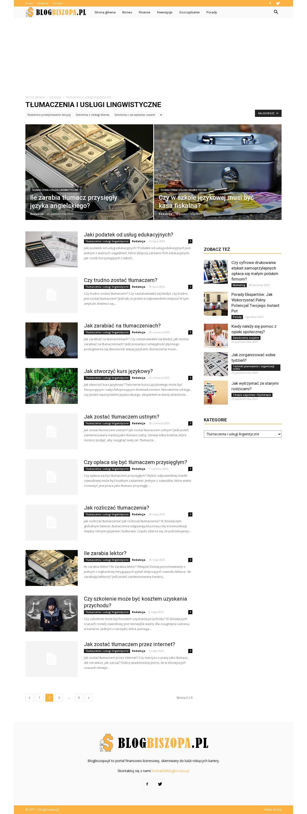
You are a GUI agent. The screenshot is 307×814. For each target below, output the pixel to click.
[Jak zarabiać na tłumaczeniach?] (51, 340)
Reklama (42, 3)
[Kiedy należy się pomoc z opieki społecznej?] (216, 336)
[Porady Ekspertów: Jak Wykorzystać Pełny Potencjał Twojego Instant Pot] (216, 304)
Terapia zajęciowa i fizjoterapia (252, 394)
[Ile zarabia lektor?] (51, 568)
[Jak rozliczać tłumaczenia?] (51, 522)
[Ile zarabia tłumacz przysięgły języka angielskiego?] (89, 175)
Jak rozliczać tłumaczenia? (116, 508)
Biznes (127, 12)
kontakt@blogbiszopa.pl (170, 770)
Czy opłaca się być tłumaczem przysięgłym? (135, 462)
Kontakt (58, 3)
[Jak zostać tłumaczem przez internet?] (51, 659)
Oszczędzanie (189, 12)
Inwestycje (164, 12)
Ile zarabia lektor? (105, 553)
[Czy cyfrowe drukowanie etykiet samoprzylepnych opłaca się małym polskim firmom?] (216, 272)
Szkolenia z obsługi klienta (92, 114)
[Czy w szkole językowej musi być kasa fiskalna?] (218, 175)
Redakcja (37, 214)
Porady (212, 12)
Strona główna (105, 12)
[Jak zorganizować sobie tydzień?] (216, 364)
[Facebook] (270, 3)
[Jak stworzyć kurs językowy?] (51, 386)
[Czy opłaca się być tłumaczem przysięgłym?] (51, 477)
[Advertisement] (153, 53)
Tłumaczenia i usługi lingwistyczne (55, 190)
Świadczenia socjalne (246, 337)
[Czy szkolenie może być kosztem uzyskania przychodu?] (51, 613)
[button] (276, 12)
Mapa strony (273, 810)
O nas (29, 3)
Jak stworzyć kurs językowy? (118, 371)
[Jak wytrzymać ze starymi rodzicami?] (216, 393)
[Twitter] (278, 3)
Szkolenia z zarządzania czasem (134, 114)
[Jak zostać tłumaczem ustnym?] (51, 431)
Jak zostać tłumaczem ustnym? (121, 417)
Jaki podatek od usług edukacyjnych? (128, 235)
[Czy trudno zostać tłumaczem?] (51, 295)
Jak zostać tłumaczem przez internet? (129, 644)
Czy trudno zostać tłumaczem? (120, 280)
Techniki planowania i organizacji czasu (253, 367)
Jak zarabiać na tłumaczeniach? (122, 326)
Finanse (144, 12)
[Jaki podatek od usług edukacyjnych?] (51, 249)
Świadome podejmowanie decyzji (49, 114)
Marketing (239, 285)
